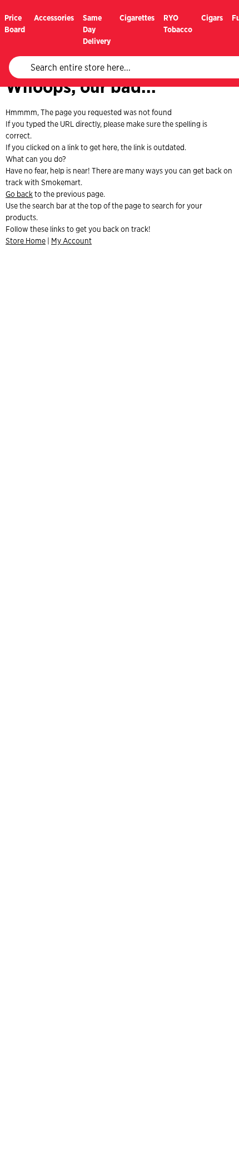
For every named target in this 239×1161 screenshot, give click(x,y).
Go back (19, 194)
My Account (71, 240)
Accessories (54, 17)
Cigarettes (137, 17)
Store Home (26, 240)
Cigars (212, 17)
